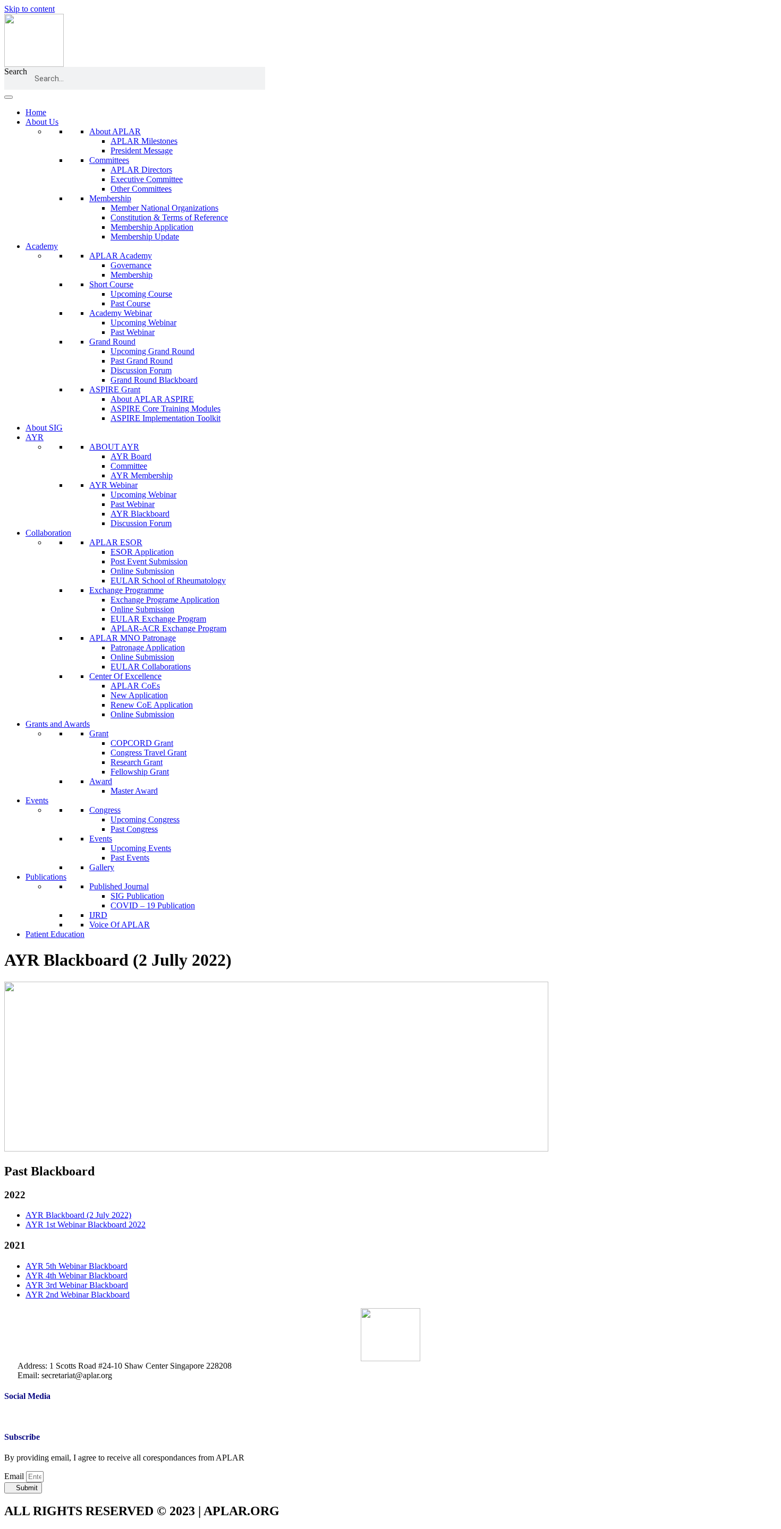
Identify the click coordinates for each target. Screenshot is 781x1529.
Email (15, 1476)
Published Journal (119, 886)
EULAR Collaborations (151, 666)
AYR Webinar (113, 484)
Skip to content (29, 8)
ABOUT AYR (114, 446)
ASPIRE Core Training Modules (165, 408)
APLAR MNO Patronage (132, 637)
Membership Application (152, 226)
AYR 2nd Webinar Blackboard (78, 1294)
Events (37, 800)
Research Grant (137, 762)
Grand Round (112, 341)
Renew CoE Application (152, 704)
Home (36, 112)
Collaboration (48, 532)
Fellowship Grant (140, 771)
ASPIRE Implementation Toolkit (165, 418)
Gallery (101, 867)
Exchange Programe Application (165, 599)
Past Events (130, 857)
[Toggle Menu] (8, 97)
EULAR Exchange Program (158, 618)
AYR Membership (142, 475)
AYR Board (131, 456)
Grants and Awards (58, 723)
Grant (98, 733)
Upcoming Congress (145, 819)
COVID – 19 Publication (153, 905)
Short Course (111, 284)
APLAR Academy (120, 255)
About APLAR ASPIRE (152, 398)
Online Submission (142, 570)
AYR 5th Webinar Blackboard (77, 1265)
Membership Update (145, 236)
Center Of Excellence (125, 676)
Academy (42, 246)
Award (100, 781)
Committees (109, 160)
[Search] (253, 78)
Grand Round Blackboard (154, 379)
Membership (110, 198)
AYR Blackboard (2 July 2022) (78, 1214)
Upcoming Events (141, 848)
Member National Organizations (164, 207)
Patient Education (55, 934)
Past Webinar (133, 332)
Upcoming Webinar (143, 322)
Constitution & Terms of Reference (169, 217)
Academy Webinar (120, 312)
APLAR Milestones (144, 140)
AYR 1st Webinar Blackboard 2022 (86, 1224)
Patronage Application (148, 647)
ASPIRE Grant (114, 389)
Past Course (130, 303)
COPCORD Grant (142, 743)
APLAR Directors (141, 169)
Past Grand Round (142, 360)
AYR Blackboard (140, 513)
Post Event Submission (149, 561)
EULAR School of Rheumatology (168, 580)
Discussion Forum (141, 370)
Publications (46, 876)
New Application (139, 695)
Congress (105, 809)
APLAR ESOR (115, 542)
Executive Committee (147, 179)
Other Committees (141, 188)
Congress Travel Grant (148, 752)
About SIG (44, 427)
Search (15, 71)
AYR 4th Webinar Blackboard (77, 1275)
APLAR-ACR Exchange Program (168, 628)
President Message (142, 150)
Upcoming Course (141, 293)
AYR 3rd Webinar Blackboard (77, 1285)
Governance (131, 265)
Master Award (134, 790)
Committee (129, 465)
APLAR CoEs (135, 685)
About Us (42, 121)
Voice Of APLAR (119, 924)
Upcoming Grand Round (152, 351)
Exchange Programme (126, 590)
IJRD (98, 915)
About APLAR (115, 131)
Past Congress (134, 829)
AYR (35, 437)
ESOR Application (142, 551)
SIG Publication (137, 895)
